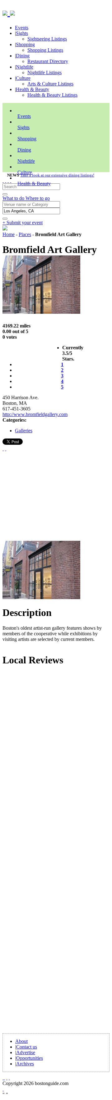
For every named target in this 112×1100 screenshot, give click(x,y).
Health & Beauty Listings (52, 95)
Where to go (38, 198)
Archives (25, 1063)
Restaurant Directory (47, 61)
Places (25, 234)
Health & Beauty (32, 89)
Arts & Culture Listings (50, 83)
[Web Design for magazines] (3, 1089)
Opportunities (29, 1058)
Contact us (26, 1046)
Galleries (23, 430)
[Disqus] (56, 756)
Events (21, 27)
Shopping (25, 44)
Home (8, 234)
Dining (23, 55)
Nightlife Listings (44, 72)
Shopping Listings (45, 50)
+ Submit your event (22, 222)
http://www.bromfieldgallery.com (35, 414)
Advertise (25, 1052)
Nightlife (24, 67)
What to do (14, 198)
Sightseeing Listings (47, 38)
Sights (22, 33)
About (21, 1041)
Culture (23, 78)
